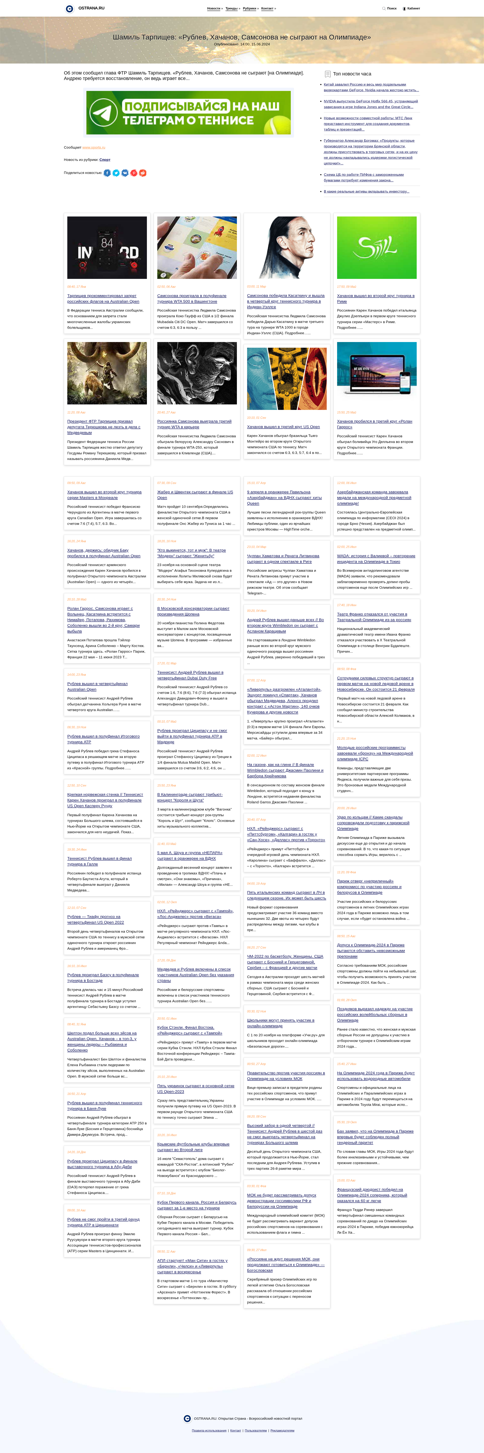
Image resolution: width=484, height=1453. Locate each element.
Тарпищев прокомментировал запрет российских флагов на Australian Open (103, 298)
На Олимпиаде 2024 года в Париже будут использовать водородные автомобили (376, 1076)
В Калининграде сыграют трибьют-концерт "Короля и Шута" (190, 797)
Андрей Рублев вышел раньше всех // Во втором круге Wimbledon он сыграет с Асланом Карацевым (285, 625)
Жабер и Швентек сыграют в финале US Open (195, 495)
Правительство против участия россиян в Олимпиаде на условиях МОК (286, 1076)
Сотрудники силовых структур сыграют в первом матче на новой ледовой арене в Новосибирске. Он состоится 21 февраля (376, 684)
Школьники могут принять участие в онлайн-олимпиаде (280, 1023)
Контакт (267, 8)
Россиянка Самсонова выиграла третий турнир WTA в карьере (194, 424)
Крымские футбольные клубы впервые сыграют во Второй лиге (193, 1147)
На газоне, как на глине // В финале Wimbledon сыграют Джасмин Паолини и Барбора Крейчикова (285, 770)
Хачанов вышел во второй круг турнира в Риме (376, 298)
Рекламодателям (282, 1430)
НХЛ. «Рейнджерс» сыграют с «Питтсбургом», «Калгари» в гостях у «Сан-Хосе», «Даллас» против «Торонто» (286, 834)
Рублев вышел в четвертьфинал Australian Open (97, 686)
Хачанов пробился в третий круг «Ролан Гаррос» (374, 424)
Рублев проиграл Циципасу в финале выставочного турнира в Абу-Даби (102, 1164)
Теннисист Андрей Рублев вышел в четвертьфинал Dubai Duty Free (190, 675)
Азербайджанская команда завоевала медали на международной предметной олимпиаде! (374, 498)
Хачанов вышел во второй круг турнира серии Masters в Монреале (104, 495)
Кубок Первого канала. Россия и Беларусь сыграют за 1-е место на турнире (197, 1205)
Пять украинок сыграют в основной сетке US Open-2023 (195, 1089)
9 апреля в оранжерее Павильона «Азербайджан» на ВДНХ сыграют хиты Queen (284, 498)
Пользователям (256, 1430)
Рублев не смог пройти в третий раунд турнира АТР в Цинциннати (103, 1222)
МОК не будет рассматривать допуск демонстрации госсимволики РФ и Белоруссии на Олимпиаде (281, 1201)
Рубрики (249, 8)
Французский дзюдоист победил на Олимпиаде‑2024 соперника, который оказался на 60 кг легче (372, 1195)
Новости (213, 8)
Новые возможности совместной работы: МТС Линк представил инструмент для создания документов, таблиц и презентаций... (368, 123)
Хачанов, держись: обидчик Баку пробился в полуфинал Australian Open (103, 553)
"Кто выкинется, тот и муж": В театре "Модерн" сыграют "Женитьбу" (191, 553)
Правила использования (209, 1430)
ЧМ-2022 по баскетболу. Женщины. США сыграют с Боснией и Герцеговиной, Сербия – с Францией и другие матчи (285, 962)
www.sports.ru (93, 147)
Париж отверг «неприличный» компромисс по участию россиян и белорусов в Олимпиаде (369, 887)
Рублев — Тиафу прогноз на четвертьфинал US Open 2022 (95, 919)
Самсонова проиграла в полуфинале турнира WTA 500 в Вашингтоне (191, 298)
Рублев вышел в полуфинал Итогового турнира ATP (103, 739)
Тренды (232, 8)
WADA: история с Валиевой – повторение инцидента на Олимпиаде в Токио (376, 559)
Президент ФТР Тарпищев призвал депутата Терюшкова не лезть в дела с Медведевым (103, 427)
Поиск (391, 8)
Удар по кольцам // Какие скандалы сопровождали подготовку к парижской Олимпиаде (373, 823)
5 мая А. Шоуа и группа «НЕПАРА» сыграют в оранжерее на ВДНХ (190, 855)
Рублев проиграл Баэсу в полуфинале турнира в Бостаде (103, 978)
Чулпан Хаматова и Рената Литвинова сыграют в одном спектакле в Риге (283, 559)
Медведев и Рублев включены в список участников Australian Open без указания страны (195, 975)
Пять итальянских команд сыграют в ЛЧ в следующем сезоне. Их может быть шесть (286, 895)
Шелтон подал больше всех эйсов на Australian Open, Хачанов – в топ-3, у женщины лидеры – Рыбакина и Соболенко (102, 1041)
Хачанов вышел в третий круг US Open (283, 426)
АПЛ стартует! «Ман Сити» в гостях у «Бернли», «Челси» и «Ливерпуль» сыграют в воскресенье (192, 1266)
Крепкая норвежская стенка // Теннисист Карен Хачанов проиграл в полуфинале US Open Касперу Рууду (105, 800)
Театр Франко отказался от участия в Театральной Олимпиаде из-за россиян (374, 617)
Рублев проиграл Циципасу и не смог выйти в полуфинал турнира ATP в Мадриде (192, 736)
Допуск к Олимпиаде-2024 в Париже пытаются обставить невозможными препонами (371, 951)
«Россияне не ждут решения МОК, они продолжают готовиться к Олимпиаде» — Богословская (286, 1265)
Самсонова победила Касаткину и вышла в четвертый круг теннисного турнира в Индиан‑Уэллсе (286, 301)
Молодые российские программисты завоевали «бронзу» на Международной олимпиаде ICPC (375, 753)
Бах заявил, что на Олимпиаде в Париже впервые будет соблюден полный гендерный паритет (375, 1137)
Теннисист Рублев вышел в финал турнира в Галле (99, 861)
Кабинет (413, 8)
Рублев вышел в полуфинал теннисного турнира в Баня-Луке (104, 1106)
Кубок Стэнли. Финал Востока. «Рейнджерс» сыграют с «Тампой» (189, 1030)
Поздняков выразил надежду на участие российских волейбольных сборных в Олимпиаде (375, 1014)
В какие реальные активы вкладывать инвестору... (366, 191)
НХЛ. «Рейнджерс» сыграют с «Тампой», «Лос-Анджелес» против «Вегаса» (195, 914)
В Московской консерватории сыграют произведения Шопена (193, 611)
